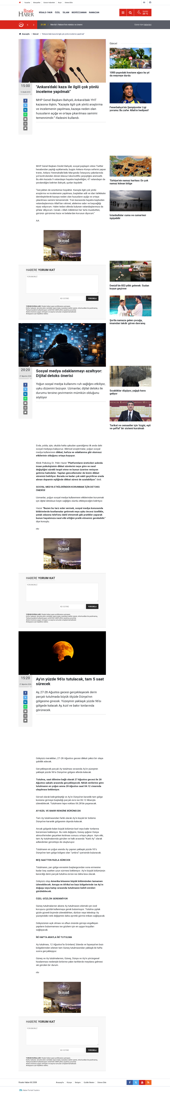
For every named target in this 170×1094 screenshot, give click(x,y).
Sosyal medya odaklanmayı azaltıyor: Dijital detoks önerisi (75, 24)
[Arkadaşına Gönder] (25, 119)
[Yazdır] (25, 124)
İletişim (78, 1082)
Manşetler (36, 2)
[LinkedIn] (25, 110)
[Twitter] (25, 105)
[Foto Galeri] (150, 2)
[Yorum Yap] (25, 128)
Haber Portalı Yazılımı (31, 1090)
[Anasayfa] (20, 2)
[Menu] (123, 12)
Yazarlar (27, 2)
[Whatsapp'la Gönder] (25, 114)
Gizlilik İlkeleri (89, 1082)
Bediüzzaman (79, 12)
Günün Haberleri (49, 2)
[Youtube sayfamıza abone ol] (142, 1082)
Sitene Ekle (69, 2)
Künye (69, 1082)
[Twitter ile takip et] (136, 1082)
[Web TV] (144, 2)
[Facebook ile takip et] (130, 1082)
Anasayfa (60, 1082)
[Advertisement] (12, 72)
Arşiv (60, 2)
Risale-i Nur (45, 12)
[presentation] (27, 24)
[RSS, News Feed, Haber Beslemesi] (148, 1082)
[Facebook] (25, 101)
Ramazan (94, 12)
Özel (57, 12)
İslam (66, 12)
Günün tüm (142, 24)
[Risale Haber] (26, 12)
